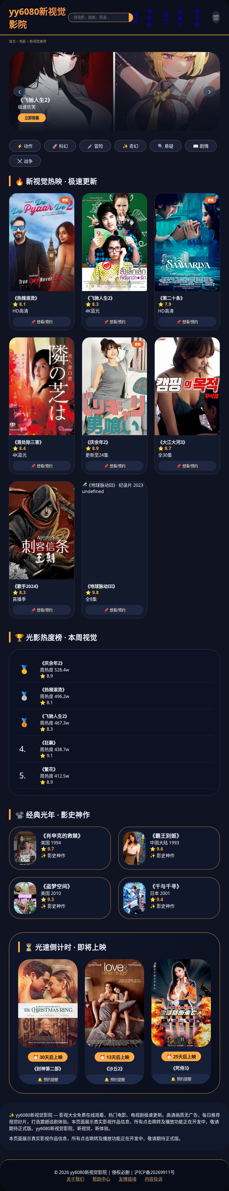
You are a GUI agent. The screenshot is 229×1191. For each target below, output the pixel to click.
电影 (135, 17)
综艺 (166, 17)
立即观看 (32, 118)
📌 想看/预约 (42, 322)
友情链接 (128, 1179)
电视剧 (149, 17)
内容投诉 (154, 1179)
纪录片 (180, 17)
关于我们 (75, 1179)
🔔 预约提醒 (48, 1080)
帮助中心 (101, 1179)
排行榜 (197, 17)
